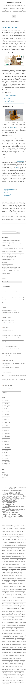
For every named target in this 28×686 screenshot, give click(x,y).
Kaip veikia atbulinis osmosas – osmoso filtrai (10, 312)
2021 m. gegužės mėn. (6, 453)
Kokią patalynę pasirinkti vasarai (8, 320)
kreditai (23, 496)
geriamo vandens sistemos (20, 561)
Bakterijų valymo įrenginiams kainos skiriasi (17, 630)
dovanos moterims (7, 217)
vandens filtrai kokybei (12, 542)
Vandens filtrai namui (6, 273)
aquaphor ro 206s (14, 586)
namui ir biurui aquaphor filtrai (13, 577)
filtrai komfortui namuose (11, 540)
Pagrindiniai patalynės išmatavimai (8, 322)
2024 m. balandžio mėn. (6, 428)
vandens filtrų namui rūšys (21, 545)
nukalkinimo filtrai (9, 504)
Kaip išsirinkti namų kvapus (7, 246)
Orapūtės (16, 655)
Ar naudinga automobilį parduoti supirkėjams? (11, 240)
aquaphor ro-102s (15, 575)
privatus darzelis (23, 647)
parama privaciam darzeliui (13, 646)
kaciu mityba (8, 661)
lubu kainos (22, 652)
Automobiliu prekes (22, 667)
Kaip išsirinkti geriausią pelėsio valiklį (9, 268)
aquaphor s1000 (4, 577)
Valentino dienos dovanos (9, 27)
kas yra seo (12, 591)
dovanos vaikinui (15, 217)
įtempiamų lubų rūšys (5, 683)
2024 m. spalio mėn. (5, 419)
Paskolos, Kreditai (15, 672)
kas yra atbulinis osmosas (12, 536)
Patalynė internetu (7, 317)
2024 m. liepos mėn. (5, 424)
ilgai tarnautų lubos (20, 674)
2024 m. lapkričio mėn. (6, 417)
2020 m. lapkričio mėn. (6, 463)
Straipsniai (4, 671)
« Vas (3, 302)
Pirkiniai (11, 216)
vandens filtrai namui (10, 512)
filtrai (20, 490)
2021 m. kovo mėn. (5, 457)
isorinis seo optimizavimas (15, 619)
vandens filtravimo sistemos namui (11, 544)
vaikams (16, 636)
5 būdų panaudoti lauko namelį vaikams (9, 346)
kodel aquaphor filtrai (12, 578)
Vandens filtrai (18, 661)
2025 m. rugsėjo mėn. (6, 405)
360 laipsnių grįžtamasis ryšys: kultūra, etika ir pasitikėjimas (13, 253)
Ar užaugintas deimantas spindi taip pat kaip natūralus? (12, 248)
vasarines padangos (6, 517)
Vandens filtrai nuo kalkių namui (8, 242)
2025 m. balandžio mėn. (6, 409)
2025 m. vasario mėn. (6, 413)
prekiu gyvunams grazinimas (15, 658)
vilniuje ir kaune (9, 680)
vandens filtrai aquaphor (16, 566)
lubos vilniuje (9, 653)
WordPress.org (4, 477)
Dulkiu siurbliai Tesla (14, 625)
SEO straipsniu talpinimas (8, 360)
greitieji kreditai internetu (7, 494)
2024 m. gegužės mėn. (6, 427)
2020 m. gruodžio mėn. (6, 461)
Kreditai (24, 672)
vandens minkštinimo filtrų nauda (16, 558)
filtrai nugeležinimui (9, 528)
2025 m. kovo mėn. (5, 411)
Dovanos (8, 216)
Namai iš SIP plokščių (19, 631)
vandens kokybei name (14, 548)
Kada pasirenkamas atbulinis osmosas (9, 250)
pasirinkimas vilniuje (5, 647)
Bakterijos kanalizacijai (7, 385)
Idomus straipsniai (7, 525)
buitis (13, 636)
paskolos (5, 507)
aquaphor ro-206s (19, 581)
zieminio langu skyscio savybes (17, 642)
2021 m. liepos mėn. (5, 450)
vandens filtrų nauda (16, 533)
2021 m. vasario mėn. (6, 458)
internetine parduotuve (16, 525)
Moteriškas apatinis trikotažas (10, 100)
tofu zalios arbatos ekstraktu (20, 657)
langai (16, 497)
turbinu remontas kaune (21, 653)
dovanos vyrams (20, 161)
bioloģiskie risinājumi (9, 644)
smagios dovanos (13, 127)
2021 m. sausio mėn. (5, 460)
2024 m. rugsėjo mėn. (6, 420)
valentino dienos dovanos (20, 219)
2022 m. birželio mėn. (6, 438)
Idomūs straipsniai (14, 3)
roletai (12, 509)
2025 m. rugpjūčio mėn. (6, 406)
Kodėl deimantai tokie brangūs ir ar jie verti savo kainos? (12, 254)
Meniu (14, 16)
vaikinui (17, 167)
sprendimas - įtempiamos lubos (12, 678)
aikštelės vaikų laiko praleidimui (17, 598)
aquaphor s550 (16, 583)
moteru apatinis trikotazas (19, 498)
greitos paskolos (4, 675)
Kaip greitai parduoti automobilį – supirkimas (10, 367)
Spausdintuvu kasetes (5, 667)
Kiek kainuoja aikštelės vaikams (7, 624)
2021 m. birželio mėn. (6, 452)
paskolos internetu (15, 508)
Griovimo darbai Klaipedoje (14, 663)
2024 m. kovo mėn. (5, 430)
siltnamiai (14, 653)
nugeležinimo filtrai (9, 502)
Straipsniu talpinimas (7, 372)
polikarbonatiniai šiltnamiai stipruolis (13, 641)
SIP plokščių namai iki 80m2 (9, 622)
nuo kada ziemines (14, 639)
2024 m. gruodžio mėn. (6, 416)
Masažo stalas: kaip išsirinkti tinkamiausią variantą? (11, 257)
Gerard (23, 664)
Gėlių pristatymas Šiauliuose (10, 189)
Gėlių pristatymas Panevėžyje (10, 190)
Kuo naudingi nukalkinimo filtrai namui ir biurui (11, 267)
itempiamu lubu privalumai (17, 649)
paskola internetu (21, 506)
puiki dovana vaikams (20, 597)
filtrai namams (4, 542)
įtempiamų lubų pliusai (6, 677)
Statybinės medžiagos (14, 667)
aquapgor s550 (21, 575)
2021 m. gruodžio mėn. (6, 446)
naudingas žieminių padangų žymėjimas (16, 611)
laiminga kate (11, 655)
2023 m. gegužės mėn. (6, 433)
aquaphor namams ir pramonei (14, 569)
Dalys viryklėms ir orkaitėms (11, 635)
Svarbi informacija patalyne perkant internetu (10, 270)
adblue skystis (4, 646)
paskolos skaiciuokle (6, 509)
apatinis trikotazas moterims (8, 486)
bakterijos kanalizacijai (21, 487)
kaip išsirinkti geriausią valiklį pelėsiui (9, 597)
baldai (3, 488)
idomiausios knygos (18, 494)
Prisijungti (3, 472)
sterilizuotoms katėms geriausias (8, 605)
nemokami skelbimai (5, 499)
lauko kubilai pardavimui (13, 589)
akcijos (5, 485)
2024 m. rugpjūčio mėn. (6, 422)
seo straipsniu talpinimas (11, 594)
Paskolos (20, 672)
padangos (14, 506)
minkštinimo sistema (6, 531)
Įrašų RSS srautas (5, 474)
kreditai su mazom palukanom (8, 497)
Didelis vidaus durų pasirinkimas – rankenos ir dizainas (12, 265)
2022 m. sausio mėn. (5, 444)
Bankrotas (13, 661)
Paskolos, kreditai (12, 674)
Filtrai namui (5, 327)
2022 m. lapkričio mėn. (6, 435)
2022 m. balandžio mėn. (6, 439)
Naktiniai (6, 192)
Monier (20, 664)
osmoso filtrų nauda (11, 537)
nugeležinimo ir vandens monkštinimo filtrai (14, 559)
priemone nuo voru (5, 589)
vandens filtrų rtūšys (5, 548)
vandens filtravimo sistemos (16, 539)
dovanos (18, 216)
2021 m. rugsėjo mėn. (6, 447)
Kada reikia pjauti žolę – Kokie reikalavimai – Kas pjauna (12, 388)
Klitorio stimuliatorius (8, 101)
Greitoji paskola (8, 672)
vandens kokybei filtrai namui (7, 547)
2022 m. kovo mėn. (5, 441)
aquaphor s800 (10, 583)
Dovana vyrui (7, 195)
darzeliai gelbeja (22, 646)
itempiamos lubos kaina (22, 650)
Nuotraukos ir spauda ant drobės (8, 355)
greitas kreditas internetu (15, 493)
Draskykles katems (15, 669)
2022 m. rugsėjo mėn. (6, 436)
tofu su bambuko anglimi (9, 657)
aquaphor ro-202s (21, 580)
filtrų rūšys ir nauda (14, 531)
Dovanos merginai (8, 96)
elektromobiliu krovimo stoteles (7, 660)
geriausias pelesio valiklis (9, 617)
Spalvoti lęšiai (7, 98)
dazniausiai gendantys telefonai (7, 602)
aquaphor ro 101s (17, 584)
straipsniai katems (5, 655)
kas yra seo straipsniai (19, 617)
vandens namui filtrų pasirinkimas (19, 547)
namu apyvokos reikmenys (6, 636)
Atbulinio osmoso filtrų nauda (7, 333)
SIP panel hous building (21, 635)
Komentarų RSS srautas (6, 475)
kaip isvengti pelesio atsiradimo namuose (18, 595)
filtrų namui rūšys (21, 550)
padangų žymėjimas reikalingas (7, 609)
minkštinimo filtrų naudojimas (20, 529)
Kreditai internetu (23, 669)
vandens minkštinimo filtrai (6, 556)
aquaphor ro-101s (7, 575)
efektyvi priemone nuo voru (12, 614)
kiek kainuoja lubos (15, 652)
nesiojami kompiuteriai (14, 499)
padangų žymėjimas (10, 526)
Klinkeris (4, 307)
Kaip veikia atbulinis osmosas (7, 330)
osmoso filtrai (7, 506)
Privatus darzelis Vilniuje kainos (10, 628)
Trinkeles (3, 666)
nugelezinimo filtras (9, 501)
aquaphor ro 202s (7, 586)
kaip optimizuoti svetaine (12, 620)
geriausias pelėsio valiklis (21, 594)
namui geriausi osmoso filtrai (12, 553)
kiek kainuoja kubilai (18, 605)
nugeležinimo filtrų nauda (16, 556)
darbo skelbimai (6, 488)
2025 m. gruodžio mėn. (6, 402)
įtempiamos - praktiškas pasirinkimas (8, 682)
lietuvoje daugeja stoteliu (18, 608)
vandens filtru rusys (17, 573)
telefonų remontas (5, 591)
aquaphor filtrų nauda (13, 570)
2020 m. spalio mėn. (5, 464)
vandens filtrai (12, 510)
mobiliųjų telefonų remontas (18, 603)
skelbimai (4, 511)
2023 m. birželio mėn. (6, 431)
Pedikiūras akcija (7, 194)
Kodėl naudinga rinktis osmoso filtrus (9, 256)
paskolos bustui (16, 660)
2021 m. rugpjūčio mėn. (6, 449)
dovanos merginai (18, 488)
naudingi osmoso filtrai (19, 537)
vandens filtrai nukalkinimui (6, 533)
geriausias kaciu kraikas (17, 600)
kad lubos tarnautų (14, 677)
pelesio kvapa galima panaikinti (17, 587)
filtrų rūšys (3, 528)
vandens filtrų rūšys (5, 551)
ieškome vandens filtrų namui (10, 545)
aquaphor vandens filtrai (10, 564)
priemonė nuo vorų (22, 589)
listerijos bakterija (8, 642)
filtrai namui (21, 553)
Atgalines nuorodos (10, 664)
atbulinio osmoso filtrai (9, 534)
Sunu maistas (4, 669)
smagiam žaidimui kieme (6, 598)
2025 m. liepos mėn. (5, 408)
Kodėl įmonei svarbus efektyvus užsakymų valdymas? (12, 251)
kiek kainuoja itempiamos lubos (11, 650)
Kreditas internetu (10, 671)
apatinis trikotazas (11, 485)
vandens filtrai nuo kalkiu (11, 514)
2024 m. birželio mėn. (6, 425)
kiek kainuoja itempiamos (6, 652)
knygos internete (10, 496)
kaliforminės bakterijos (10, 627)
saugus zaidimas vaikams (19, 638)
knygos (4, 496)
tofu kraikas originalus (6, 658)
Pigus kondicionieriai (9, 666)
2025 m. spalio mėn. (5, 403)
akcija (3, 485)
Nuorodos (10, 669)
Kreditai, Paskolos (5, 674)
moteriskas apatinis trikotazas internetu (8, 498)
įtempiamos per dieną (20, 682)
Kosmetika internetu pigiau (10, 95)
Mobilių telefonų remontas (7, 272)
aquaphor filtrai (18, 564)
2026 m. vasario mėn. (6, 400)
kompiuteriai (17, 496)
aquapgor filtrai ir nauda (6, 572)
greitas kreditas (5, 493)
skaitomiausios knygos (19, 509)
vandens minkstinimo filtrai (13, 516)
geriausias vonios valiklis (14, 606)
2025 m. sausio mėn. (5, 414)
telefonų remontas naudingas (7, 600)
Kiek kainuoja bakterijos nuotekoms (8, 631)
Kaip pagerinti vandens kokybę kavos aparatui (10, 337)
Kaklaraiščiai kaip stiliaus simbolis (8, 259)
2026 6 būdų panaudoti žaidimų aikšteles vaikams (11, 348)
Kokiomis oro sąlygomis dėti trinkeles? (9, 310)
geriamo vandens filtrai (11, 492)
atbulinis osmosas (9, 487)
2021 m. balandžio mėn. (6, 455)
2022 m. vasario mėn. (6, 442)
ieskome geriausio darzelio (15, 647)
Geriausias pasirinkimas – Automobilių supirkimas (11, 353)
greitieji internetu (11, 675)
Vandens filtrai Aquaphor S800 (7, 264)
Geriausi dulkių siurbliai (6, 625)
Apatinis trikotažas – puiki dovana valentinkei (14, 103)
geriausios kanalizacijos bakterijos (20, 644)
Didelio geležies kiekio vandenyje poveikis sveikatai (11, 335)
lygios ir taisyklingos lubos (17, 680)
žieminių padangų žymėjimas (19, 526)
